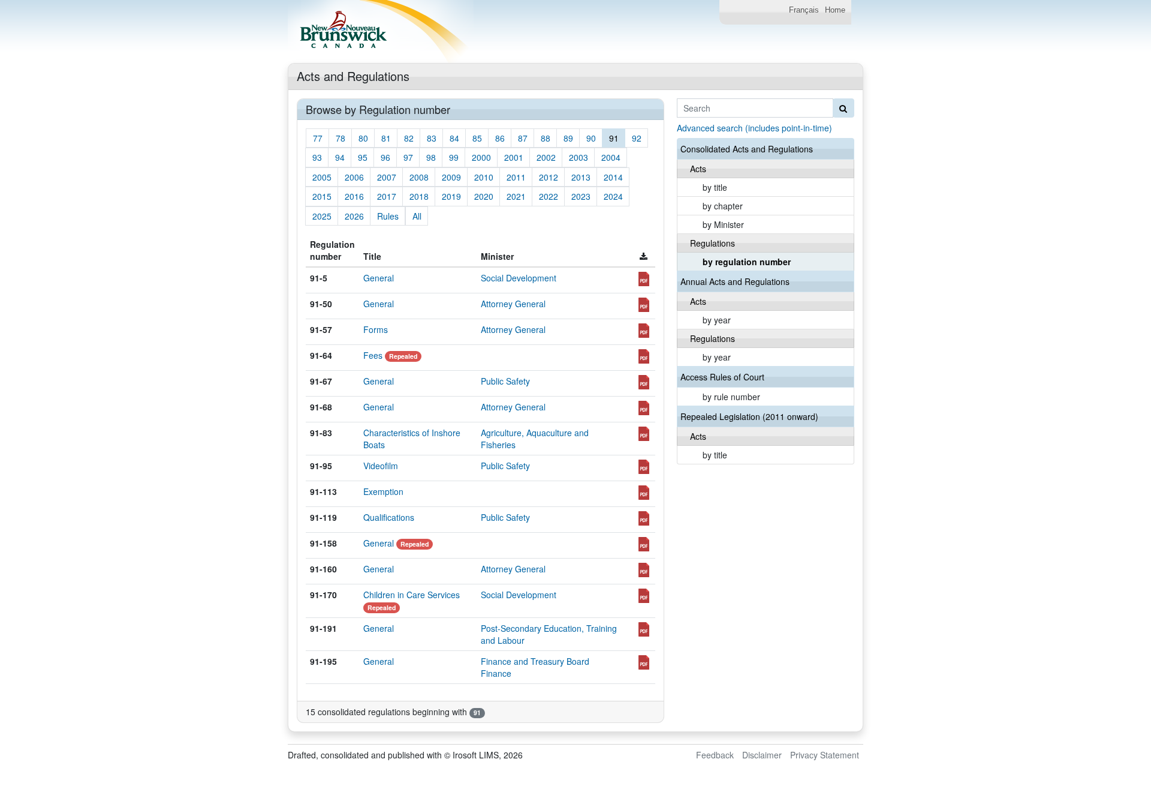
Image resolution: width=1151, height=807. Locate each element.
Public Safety (505, 381)
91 (614, 138)
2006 (354, 177)
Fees (372, 355)
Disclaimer (762, 755)
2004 (610, 157)
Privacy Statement (824, 755)
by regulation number (747, 262)
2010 (483, 177)
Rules (388, 216)
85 (477, 138)
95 (362, 157)
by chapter (723, 206)
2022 (548, 196)
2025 (322, 216)
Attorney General (513, 304)
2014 (613, 177)
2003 (578, 157)
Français (804, 10)
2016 (354, 196)
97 (408, 157)
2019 (451, 196)
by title (715, 187)
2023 (580, 196)
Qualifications (388, 517)
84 (454, 138)
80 (363, 138)
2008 (419, 177)
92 (636, 138)
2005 (322, 177)
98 (431, 157)
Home (835, 10)
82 (409, 138)
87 (523, 138)
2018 (419, 196)
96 (385, 157)
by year (717, 320)
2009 (451, 177)
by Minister (723, 224)
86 (500, 138)
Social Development (518, 278)
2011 (516, 177)
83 (431, 138)
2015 (322, 196)
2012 (548, 177)
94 (340, 157)
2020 (483, 196)
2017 (386, 196)
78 (340, 138)
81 (386, 138)
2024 (613, 196)
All (416, 216)
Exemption (383, 491)
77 (318, 138)
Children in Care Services (411, 595)
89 (568, 138)
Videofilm (380, 466)
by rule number (731, 397)
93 (317, 157)
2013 (580, 177)
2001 (513, 157)
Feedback (715, 755)
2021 (516, 196)
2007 (386, 177)
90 (591, 138)
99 (454, 157)
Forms (375, 329)
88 (545, 138)
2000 (481, 157)
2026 (354, 216)
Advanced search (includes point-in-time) (754, 128)
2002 (546, 157)
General (378, 278)
